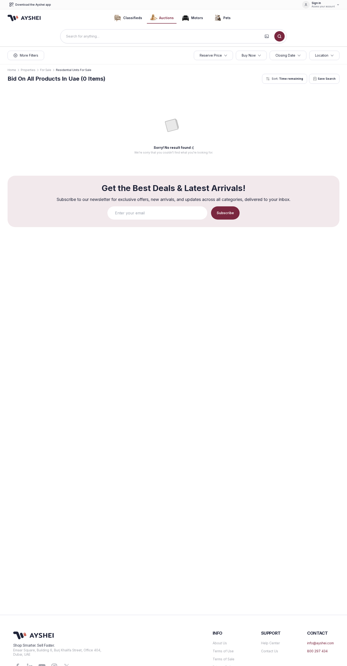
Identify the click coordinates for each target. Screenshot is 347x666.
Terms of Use (223, 651)
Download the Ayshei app (33, 4)
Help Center (270, 643)
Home (12, 70)
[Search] (279, 36)
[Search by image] (266, 36)
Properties (28, 70)
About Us (220, 643)
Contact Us (269, 651)
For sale (45, 70)
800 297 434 (317, 651)
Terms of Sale (223, 659)
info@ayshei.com (320, 643)
